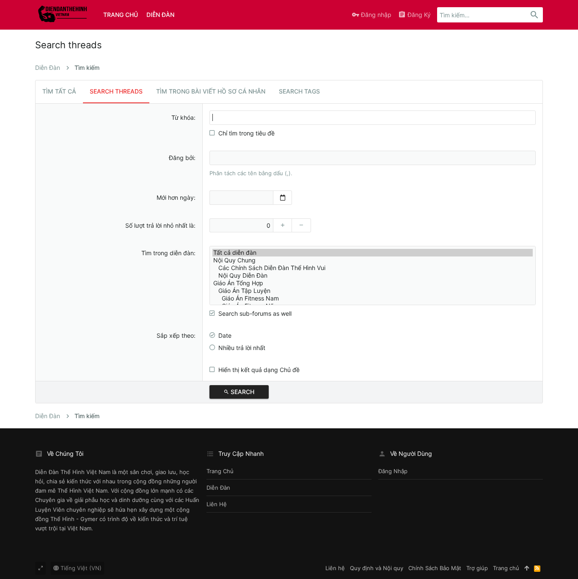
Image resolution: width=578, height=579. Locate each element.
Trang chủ (220, 471)
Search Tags (299, 91)
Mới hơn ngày (175, 197)
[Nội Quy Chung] (372, 260)
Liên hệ (216, 504)
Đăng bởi (181, 157)
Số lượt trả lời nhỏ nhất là (159, 225)
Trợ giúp (477, 568)
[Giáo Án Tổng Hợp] (372, 283)
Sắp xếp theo (175, 335)
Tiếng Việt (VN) (80, 568)
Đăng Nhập (392, 471)
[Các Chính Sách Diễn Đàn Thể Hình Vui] (372, 268)
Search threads (116, 91)
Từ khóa (182, 117)
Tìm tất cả (59, 91)
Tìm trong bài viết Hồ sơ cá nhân (210, 91)
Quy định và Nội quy (376, 568)
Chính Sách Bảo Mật (434, 568)
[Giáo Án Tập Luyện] (372, 291)
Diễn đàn (218, 487)
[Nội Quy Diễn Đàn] (372, 275)
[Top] (526, 568)
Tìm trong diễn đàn (167, 252)
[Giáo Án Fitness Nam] (372, 298)
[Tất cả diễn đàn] (372, 252)
